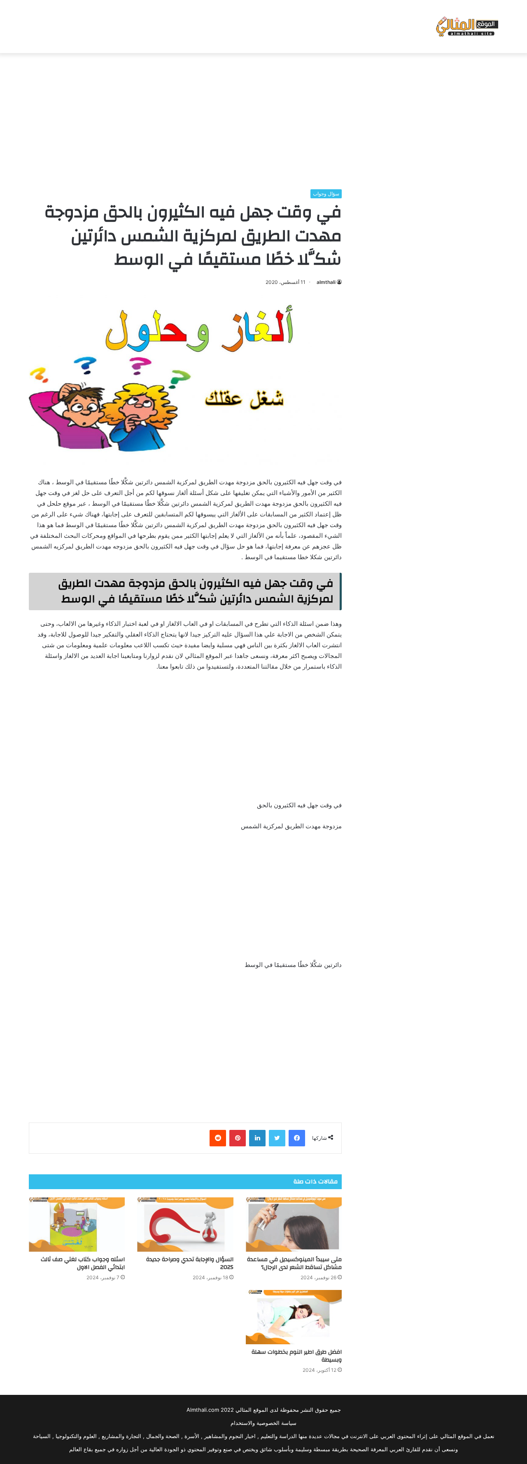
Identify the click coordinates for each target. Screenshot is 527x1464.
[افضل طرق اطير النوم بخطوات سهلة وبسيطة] (294, 1317)
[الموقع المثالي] (466, 26)
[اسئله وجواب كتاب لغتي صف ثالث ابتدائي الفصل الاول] (77, 1224)
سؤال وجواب (326, 194)
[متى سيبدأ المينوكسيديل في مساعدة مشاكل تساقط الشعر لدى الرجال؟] (294, 1224)
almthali (326, 282)
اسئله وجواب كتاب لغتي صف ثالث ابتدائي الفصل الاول (83, 1263)
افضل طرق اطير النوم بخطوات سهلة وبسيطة (297, 1356)
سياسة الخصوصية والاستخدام (263, 1423)
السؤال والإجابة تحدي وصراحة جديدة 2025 (189, 1263)
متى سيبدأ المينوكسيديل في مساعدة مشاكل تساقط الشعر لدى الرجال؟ (294, 1263)
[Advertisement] (263, 119)
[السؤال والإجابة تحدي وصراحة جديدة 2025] (185, 1224)
